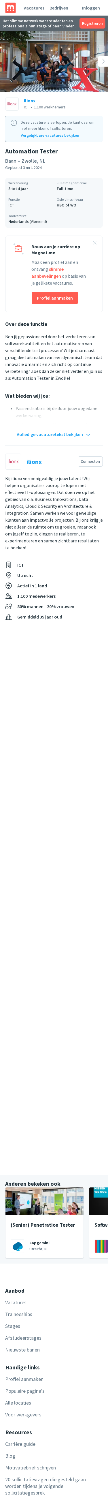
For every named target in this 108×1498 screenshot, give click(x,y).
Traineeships (18, 1314)
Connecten (90, 461)
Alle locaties (18, 1402)
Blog (10, 1455)
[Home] (10, 8)
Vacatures (34, 8)
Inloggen (91, 8)
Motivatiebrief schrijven (30, 1467)
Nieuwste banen (22, 1349)
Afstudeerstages (23, 1338)
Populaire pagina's (25, 1391)
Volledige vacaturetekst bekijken (50, 434)
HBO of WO (66, 205)
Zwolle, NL (34, 160)
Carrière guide (20, 1444)
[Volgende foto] (97, 61)
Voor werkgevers (23, 1414)
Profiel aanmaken (55, 298)
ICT (11, 205)
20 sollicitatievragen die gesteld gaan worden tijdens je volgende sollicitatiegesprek (45, 1486)
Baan (10, 160)
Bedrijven (59, 8)
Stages (12, 1326)
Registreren (92, 23)
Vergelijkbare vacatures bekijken (50, 135)
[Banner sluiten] (95, 243)
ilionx (29, 101)
